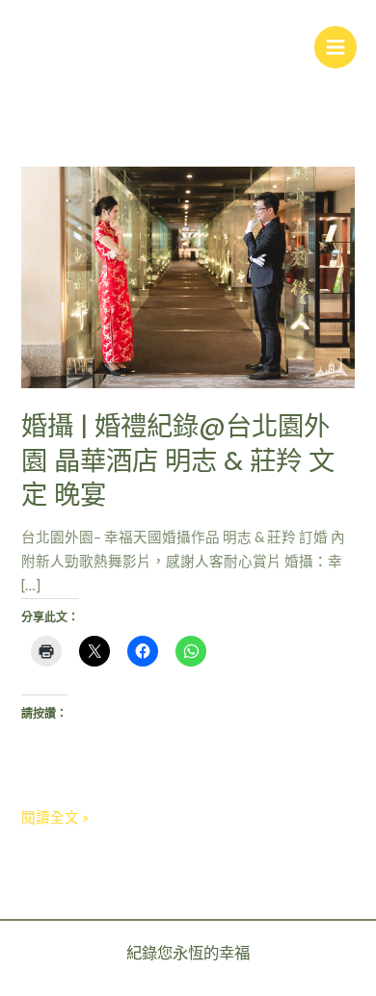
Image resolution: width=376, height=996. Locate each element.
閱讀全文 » (55, 816)
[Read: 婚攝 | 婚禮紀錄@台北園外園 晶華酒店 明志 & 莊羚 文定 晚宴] (187, 276)
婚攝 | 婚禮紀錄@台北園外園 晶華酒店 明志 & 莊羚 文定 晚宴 (178, 460)
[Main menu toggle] (335, 47)
